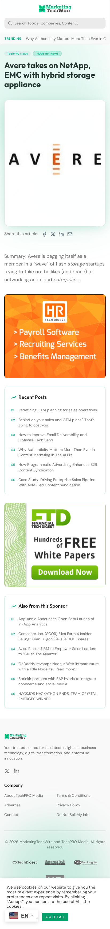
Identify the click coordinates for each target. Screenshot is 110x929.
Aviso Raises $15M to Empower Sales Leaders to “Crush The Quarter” (57, 651)
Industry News (47, 53)
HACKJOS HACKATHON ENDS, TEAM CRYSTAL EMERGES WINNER (57, 696)
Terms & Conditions (73, 795)
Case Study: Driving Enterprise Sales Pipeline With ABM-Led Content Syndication (56, 482)
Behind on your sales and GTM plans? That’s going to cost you (56, 422)
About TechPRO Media (23, 795)
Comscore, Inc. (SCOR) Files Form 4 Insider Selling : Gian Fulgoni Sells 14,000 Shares (55, 636)
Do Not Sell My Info (73, 814)
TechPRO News (17, 53)
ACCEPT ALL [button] (55, 917)
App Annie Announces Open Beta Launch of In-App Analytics (56, 621)
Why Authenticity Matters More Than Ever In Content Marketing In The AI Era (56, 452)
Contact (11, 814)
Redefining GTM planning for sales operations (57, 410)
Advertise (12, 805)
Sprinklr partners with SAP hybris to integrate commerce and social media (57, 681)
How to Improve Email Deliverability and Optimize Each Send (52, 437)
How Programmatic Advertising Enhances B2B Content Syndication (57, 467)
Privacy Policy (68, 805)
